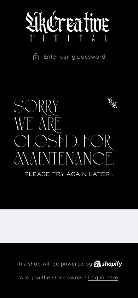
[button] (68, 56)
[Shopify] (108, 263)
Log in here (103, 277)
